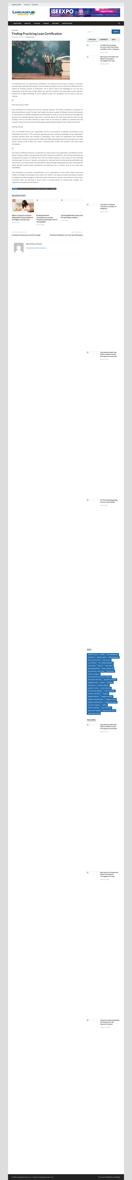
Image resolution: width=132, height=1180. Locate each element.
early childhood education (105, 663)
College (37, 23)
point (30, 188)
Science (46, 23)
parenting (110, 682)
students (104, 705)
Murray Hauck (30, 37)
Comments (104, 39)
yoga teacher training (94, 713)
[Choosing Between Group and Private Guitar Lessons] (72, 206)
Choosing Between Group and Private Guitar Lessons (72, 216)
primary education (105, 688)
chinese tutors (107, 660)
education (100, 665)
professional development (95, 691)
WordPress (109, 1177)
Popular (92, 39)
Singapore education (93, 696)
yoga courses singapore (94, 710)
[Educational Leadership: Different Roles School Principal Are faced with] (93, 352)
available (102, 654)
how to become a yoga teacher (96, 671)
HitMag (117, 1177)
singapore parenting (106, 696)
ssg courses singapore (94, 705)
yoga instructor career (109, 710)
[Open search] (119, 23)
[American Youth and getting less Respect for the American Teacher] (93, 1020)
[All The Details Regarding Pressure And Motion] (93, 500)
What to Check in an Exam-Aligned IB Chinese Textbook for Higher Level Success (22, 217)
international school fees (95, 679)
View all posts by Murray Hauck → (37, 248)
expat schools (109, 665)
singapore (105, 693)
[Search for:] (103, 31)
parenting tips (92, 685)
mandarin (102, 682)
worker (53, 188)
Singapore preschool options (95, 699)
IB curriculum (110, 671)
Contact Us (27, 4)
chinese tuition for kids (94, 660)
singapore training (111, 699)
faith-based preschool (94, 668)
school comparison (109, 691)
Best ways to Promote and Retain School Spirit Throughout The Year (109, 59)
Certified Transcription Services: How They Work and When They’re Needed (109, 47)
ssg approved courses (111, 702)
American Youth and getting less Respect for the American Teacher (109, 1022)
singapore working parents (95, 702)
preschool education (103, 685)
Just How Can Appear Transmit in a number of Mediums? (108, 206)
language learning (93, 682)
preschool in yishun (93, 688)
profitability (45, 188)
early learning (92, 665)
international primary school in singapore (99, 677)
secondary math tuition (94, 693)
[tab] (92, 40)
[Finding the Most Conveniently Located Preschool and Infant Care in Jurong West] (47, 206)
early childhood (92, 663)
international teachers (110, 679)
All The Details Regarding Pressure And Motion (109, 501)
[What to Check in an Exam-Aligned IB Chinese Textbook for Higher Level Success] (23, 206)
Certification (67, 23)
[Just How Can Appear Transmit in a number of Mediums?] (93, 205)
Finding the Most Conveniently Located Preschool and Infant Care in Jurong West (46, 218)
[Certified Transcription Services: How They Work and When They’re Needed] (93, 45)
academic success (93, 654)
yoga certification (106, 707)
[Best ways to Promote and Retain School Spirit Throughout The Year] (93, 57)
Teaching (55, 23)
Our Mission (35, 4)
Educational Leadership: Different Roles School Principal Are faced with (108, 354)
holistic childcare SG (107, 668)
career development (112, 654)
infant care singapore (94, 674)
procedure (36, 188)
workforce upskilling (93, 707)
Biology (28, 23)
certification (22, 188)
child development (113, 657)
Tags (113, 39)
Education (17, 23)
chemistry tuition (101, 657)
